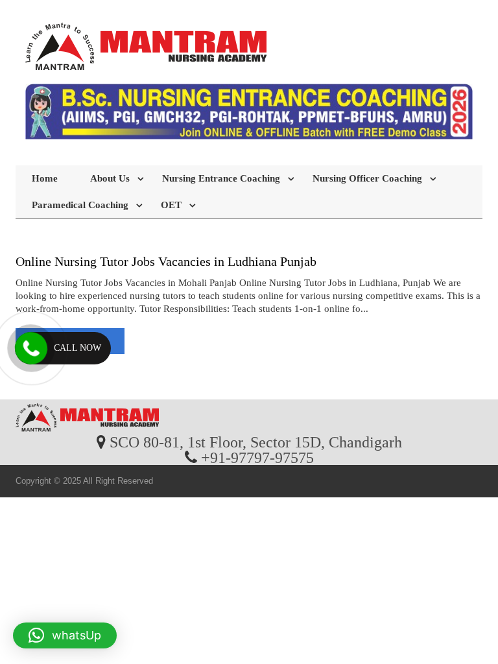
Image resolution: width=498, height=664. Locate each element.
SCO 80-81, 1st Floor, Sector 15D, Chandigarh (256, 441)
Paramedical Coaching (80, 205)
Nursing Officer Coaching (367, 178)
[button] (65, 635)
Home (45, 178)
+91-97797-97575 (257, 457)
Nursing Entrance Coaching (221, 178)
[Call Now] (31, 348)
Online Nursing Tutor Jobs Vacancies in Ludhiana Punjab (166, 261)
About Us (110, 178)
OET (171, 205)
